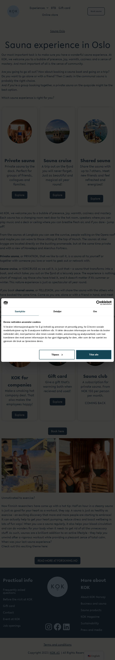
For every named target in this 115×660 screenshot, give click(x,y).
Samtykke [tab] (20, 311)
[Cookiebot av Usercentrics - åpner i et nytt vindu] (98, 303)
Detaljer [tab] (57, 311)
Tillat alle (93, 354)
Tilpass (55, 354)
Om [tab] (95, 311)
